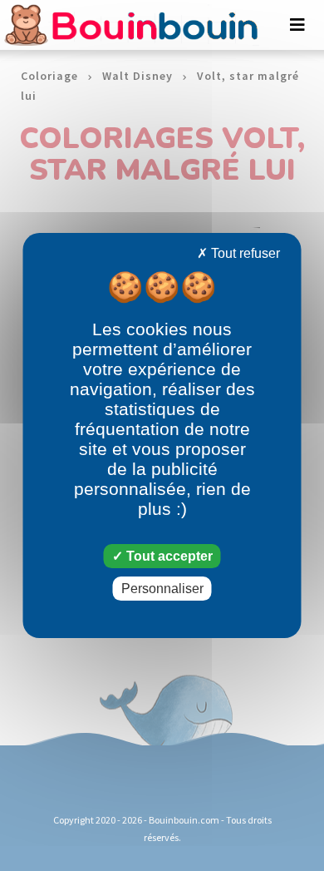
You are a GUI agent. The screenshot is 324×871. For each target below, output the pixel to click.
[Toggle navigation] (297, 24)
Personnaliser (162, 588)
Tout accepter (168, 556)
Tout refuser (244, 253)
